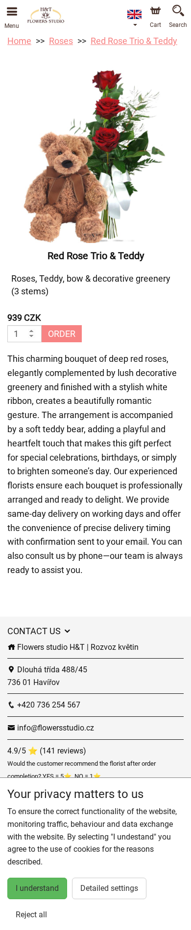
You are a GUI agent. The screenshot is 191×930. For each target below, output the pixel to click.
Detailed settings (109, 888)
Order (61, 334)
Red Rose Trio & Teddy (134, 41)
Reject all (31, 914)
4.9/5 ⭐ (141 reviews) (46, 750)
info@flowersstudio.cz (54, 727)
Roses (61, 41)
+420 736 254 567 (47, 704)
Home (19, 41)
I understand (37, 888)
